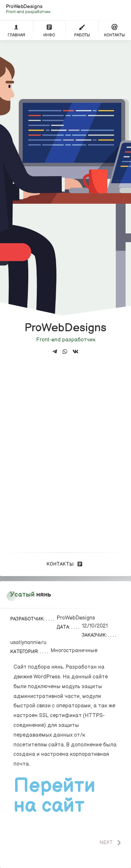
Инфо (49, 35)
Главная (16, 35)
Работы (82, 35)
